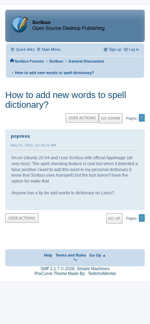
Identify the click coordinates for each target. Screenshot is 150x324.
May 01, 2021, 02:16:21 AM (33, 145)
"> (75, 260)
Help (48, 255)
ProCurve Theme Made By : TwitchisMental (75, 273)
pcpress (20, 136)
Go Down (110, 118)
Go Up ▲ (97, 255)
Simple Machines (93, 268)
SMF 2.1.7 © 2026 (57, 268)
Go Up (114, 218)
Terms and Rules (70, 255)
